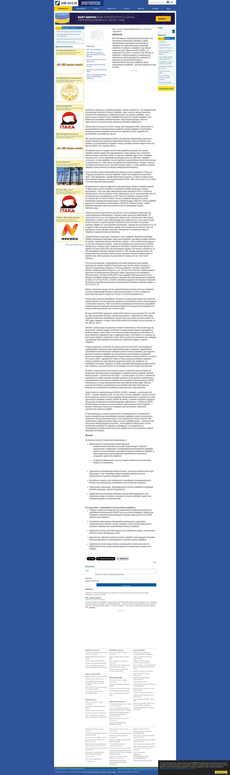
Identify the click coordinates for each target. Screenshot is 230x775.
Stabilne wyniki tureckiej (94, 661)
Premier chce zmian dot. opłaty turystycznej (69, 31)
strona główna (121, 768)
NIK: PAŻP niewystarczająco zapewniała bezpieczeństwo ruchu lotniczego (95, 54)
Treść (87, 571)
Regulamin (88, 578)
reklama (134, 768)
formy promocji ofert (139, 752)
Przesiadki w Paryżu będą (143, 692)
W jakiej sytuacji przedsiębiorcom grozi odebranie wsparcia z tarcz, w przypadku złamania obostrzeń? (120, 752)
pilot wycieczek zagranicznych (93, 759)
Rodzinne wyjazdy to (143, 671)
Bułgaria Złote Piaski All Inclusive (142, 760)
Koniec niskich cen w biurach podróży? (120, 748)
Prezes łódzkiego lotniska (119, 690)
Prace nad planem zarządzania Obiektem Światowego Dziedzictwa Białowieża (144, 666)
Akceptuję (221, 772)
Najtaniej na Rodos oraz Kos (141, 729)
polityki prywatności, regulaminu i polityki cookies (101, 772)
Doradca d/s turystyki (165, 82)
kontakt (128, 768)
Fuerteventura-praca (164, 45)
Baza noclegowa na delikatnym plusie (95, 737)
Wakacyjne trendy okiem (94, 679)
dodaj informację (142, 768)
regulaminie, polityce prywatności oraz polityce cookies (178, 768)
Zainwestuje (162, 42)
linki (155, 768)
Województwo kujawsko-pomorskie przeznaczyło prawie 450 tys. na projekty (119, 714)
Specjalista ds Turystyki (165, 47)
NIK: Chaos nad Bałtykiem (94, 49)
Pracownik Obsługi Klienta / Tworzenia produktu (164, 77)
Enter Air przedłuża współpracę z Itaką (144, 744)
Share (154, 562)
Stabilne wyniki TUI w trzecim (96, 676)
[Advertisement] (69, 288)
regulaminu (95, 581)
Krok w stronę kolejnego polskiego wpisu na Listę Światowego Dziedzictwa (96, 76)
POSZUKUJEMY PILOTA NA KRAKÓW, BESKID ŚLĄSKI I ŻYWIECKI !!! (117, 762)
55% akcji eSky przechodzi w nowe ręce (120, 733)
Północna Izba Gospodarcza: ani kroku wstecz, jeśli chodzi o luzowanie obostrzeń (144, 748)
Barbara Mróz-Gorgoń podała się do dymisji (69, 39)
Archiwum (73, 27)
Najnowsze (58, 28)
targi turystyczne (90, 756)
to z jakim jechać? (90, 761)
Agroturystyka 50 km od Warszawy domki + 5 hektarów (166, 52)
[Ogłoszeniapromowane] (69, 46)
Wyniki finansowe (139, 682)
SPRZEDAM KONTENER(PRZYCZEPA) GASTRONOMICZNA (141, 756)
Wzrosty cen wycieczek (95, 663)
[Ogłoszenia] (166, 35)
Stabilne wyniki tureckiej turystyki (66, 42)
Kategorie (167, 38)
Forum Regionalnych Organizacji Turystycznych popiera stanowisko (95, 682)
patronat (150, 768)
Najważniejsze (66, 27)
